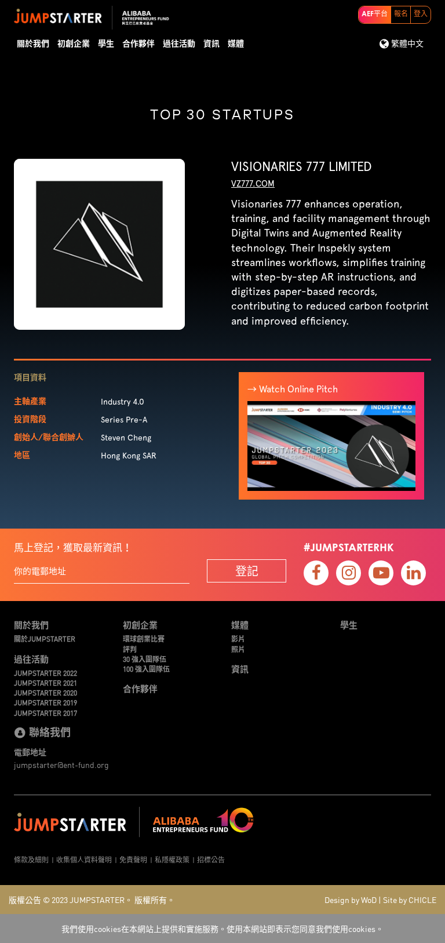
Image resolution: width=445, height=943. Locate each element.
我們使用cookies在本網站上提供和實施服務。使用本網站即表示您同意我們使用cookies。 (222, 928)
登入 (421, 14)
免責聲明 (133, 859)
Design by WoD (350, 899)
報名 (401, 14)
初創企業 (73, 44)
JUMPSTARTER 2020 (45, 692)
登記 (246, 570)
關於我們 (33, 44)
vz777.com (253, 184)
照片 (238, 649)
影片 (238, 638)
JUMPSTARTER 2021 (45, 682)
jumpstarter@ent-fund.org (61, 764)
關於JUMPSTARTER (44, 638)
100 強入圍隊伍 (146, 668)
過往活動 (179, 44)
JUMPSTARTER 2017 (45, 713)
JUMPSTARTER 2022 (45, 673)
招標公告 (211, 859)
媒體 (236, 44)
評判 (130, 649)
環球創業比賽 (144, 638)
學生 (106, 44)
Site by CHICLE (409, 899)
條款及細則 (31, 859)
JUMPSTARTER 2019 (45, 702)
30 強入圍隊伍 (144, 659)
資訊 (211, 44)
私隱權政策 (172, 859)
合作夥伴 (138, 44)
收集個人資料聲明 (84, 859)
